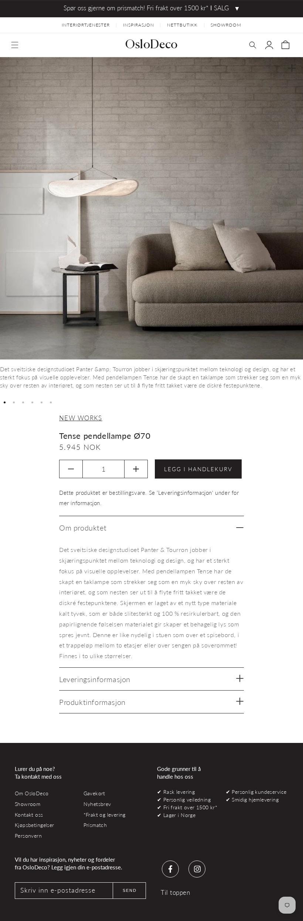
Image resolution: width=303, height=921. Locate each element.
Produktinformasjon (92, 702)
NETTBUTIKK (182, 25)
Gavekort (94, 793)
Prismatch (95, 825)
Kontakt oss (29, 814)
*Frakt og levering (105, 814)
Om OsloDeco (32, 793)
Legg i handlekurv (198, 469)
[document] (151, 226)
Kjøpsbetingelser (34, 825)
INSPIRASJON (138, 25)
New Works (80, 418)
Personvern (28, 836)
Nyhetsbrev (97, 804)
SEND (130, 890)
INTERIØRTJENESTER (86, 25)
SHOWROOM (226, 25)
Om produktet (82, 527)
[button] (15, 45)
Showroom (27, 804)
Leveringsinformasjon (94, 679)
